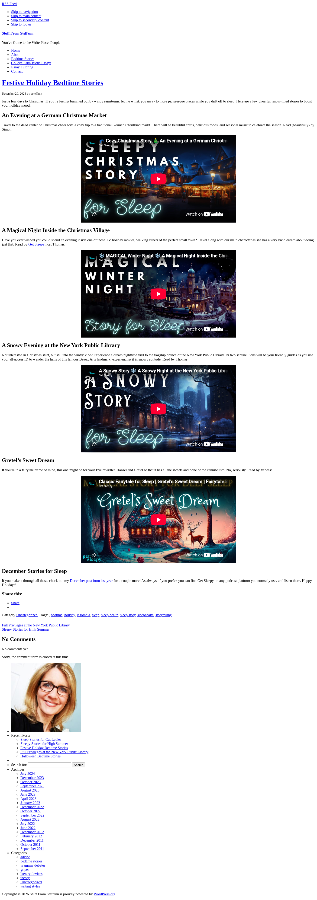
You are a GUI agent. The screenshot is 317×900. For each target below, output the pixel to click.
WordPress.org (104, 894)
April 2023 (28, 799)
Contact (17, 71)
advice (25, 857)
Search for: (19, 765)
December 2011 (32, 840)
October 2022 (30, 811)
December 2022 (32, 807)
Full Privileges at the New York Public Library (36, 625)
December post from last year (91, 581)
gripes (24, 869)
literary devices (31, 874)
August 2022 (29, 819)
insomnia (83, 615)
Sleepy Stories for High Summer (25, 629)
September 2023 (32, 786)
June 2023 (28, 794)
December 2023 (32, 778)
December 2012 (32, 832)
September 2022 (32, 815)
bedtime (56, 615)
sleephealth (145, 615)
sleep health (109, 615)
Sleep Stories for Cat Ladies (40, 739)
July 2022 (27, 824)
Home (15, 50)
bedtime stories (31, 861)
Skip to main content (26, 16)
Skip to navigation (24, 12)
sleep (95, 615)
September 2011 (32, 849)
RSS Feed (9, 4)
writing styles (30, 886)
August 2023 (29, 790)
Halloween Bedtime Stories (40, 756)
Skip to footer (21, 24)
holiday (69, 615)
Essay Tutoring (22, 67)
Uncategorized (27, 615)
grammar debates (32, 865)
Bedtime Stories (22, 59)
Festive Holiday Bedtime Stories (52, 82)
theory (25, 878)
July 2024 (27, 774)
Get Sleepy (36, 244)
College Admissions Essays (31, 63)
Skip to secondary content (30, 20)
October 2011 (30, 844)
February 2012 (31, 836)
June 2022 (28, 828)
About (15, 55)
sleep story (128, 615)
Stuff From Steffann (17, 33)
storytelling (163, 615)
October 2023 (30, 782)
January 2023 (30, 803)
